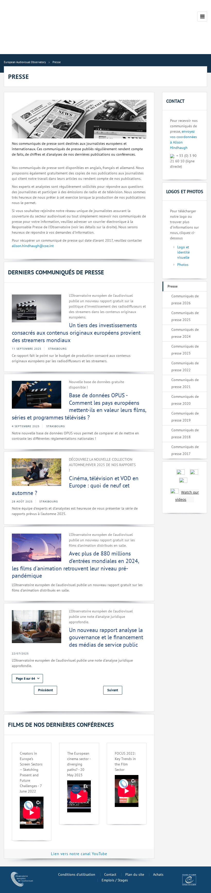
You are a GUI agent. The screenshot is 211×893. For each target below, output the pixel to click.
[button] (27, 678)
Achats (158, 874)
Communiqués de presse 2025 (185, 316)
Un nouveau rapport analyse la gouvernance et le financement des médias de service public (106, 637)
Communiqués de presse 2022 (185, 366)
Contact (110, 874)
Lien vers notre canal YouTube (79, 853)
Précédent (45, 690)
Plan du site (134, 874)
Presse (173, 286)
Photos (182, 264)
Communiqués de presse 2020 (185, 400)
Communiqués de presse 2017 (185, 450)
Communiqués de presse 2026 (185, 299)
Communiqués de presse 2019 (185, 417)
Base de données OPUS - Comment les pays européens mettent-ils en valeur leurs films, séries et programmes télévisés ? (79, 406)
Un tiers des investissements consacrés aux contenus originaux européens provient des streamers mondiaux (76, 332)
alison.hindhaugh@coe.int (33, 245)
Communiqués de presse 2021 (185, 383)
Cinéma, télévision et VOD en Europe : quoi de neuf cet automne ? (75, 485)
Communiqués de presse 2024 (185, 333)
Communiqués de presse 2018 (185, 433)
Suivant (112, 690)
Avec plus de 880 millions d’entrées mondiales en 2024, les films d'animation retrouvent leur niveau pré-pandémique (75, 564)
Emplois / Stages (115, 880)
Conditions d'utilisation (76, 874)
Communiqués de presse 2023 (185, 350)
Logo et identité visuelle (183, 252)
